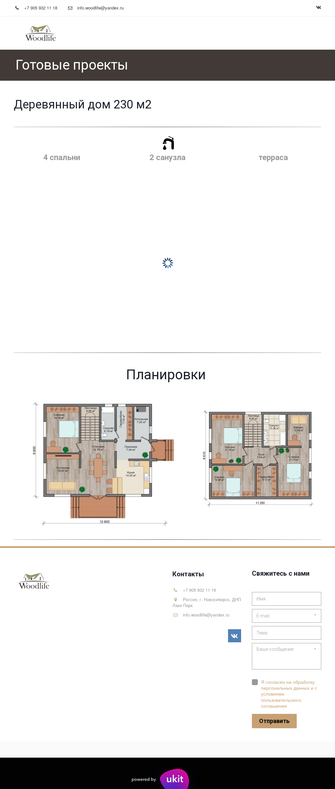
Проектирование (181, 33)
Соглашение (284, 33)
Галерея (139, 33)
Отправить (274, 720)
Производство (235, 33)
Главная (108, 33)
